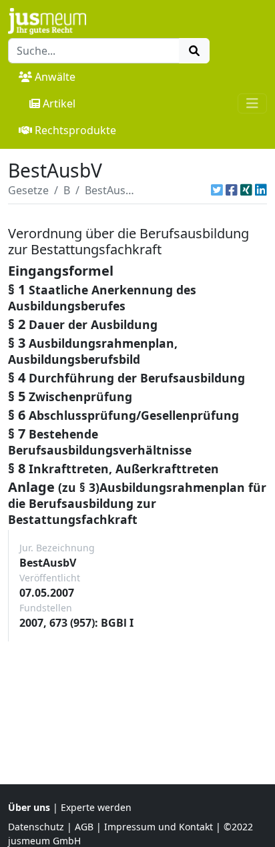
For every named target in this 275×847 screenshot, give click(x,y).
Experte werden (96, 807)
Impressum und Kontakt (158, 826)
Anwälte (55, 76)
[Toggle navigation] (252, 103)
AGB (84, 826)
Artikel (59, 103)
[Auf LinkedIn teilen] (261, 190)
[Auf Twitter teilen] (217, 190)
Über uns (29, 807)
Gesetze (28, 190)
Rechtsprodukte (75, 130)
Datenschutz (36, 826)
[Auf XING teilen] (246, 190)
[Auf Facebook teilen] (232, 190)
